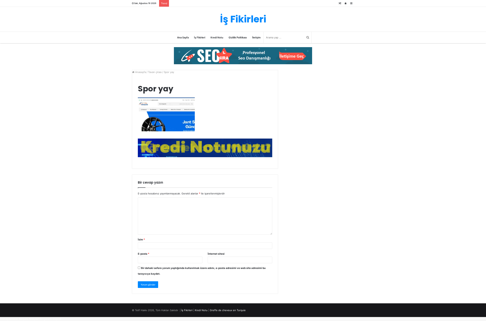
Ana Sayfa (183, 37)
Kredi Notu (217, 37)
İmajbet (57, 318)
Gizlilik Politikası (238, 37)
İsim (141, 239)
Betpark (23, 318)
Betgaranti (46, 318)
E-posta (143, 253)
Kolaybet (34, 318)
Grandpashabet (9, 318)
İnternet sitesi (216, 253)
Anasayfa (140, 72)
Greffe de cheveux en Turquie (228, 310)
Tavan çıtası (155, 72)
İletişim (256, 37)
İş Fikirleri (199, 37)
